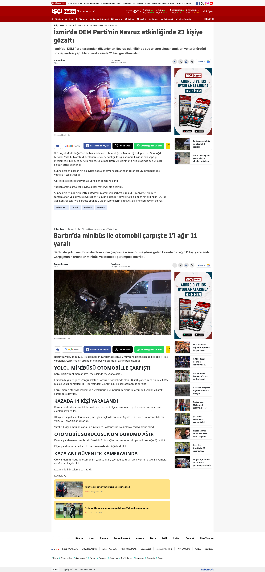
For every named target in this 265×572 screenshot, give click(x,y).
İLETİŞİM (188, 3)
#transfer (113, 558)
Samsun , (139, 558)
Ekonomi (83, 19)
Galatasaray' (80, 558)
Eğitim (155, 19)
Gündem (59, 19)
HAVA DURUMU (168, 3)
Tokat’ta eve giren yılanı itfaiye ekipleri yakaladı (201, 158)
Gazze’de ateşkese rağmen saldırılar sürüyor (201, 390)
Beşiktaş (102, 558)
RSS (56, 569)
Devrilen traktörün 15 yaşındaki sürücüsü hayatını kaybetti (201, 448)
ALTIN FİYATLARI (108, 3)
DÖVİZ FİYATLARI (91, 3)
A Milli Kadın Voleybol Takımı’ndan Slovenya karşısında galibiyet (199, 362)
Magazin (118, 19)
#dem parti (61, 207)
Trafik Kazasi (125, 558)
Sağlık (143, 19)
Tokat (159, 558)
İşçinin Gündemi (101, 19)
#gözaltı (88, 207)
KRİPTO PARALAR (124, 3)
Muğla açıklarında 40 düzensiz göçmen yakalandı (202, 462)
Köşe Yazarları (185, 19)
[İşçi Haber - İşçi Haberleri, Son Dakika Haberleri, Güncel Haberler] (61, 537)
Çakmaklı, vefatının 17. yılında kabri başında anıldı (199, 419)
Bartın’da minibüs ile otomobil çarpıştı (201, 144)
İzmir (70, 25)
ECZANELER (138, 3)
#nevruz (101, 207)
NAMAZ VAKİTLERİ (153, 3)
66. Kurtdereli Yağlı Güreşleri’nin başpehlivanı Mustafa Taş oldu (201, 347)
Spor (71, 19)
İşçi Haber (60, 25)
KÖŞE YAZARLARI (75, 3)
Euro (160, 10)
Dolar (148, 10)
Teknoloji (168, 19)
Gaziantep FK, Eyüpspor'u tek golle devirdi (200, 376)
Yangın (92, 558)
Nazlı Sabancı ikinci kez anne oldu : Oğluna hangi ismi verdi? (201, 433)
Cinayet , (150, 558)
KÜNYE (180, 3)
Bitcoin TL (192, 10)
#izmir (76, 207)
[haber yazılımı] (207, 569)
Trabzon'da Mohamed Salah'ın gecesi (200, 405)
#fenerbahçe (65, 558)
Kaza (54, 558)
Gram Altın (177, 10)
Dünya (131, 19)
